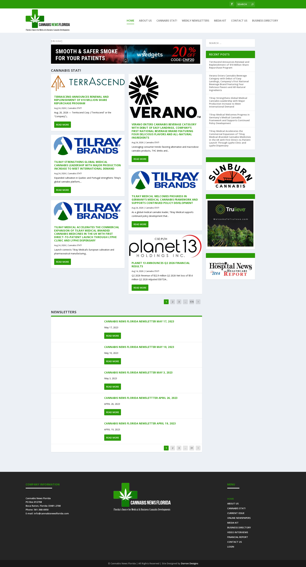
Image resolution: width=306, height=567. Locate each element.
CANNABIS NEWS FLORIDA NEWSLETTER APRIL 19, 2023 (140, 423)
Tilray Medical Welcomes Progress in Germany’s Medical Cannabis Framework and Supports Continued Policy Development (165, 199)
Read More (62, 124)
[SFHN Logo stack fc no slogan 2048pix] (230, 275)
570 (192, 301)
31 (191, 447)
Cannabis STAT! (167, 20)
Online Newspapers (239, 517)
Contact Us (239, 20)
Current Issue (235, 513)
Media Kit (220, 20)
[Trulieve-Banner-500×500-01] (230, 245)
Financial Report (237, 537)
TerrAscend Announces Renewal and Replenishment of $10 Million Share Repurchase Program (81, 100)
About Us (145, 20)
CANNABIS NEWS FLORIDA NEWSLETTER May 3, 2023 (138, 372)
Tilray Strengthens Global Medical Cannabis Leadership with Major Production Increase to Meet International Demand (87, 165)
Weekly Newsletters (195, 20)
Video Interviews (237, 532)
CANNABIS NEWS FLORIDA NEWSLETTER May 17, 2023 (139, 321)
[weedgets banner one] (125, 62)
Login (230, 546)
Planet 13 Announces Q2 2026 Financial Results (161, 264)
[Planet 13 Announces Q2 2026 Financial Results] (165, 246)
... (185, 301)
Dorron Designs (189, 563)
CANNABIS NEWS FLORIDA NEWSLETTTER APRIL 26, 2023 (141, 398)
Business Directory (265, 20)
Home (130, 20)
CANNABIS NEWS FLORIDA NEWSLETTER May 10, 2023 (139, 347)
